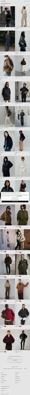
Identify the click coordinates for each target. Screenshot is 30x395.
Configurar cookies (15, 197)
